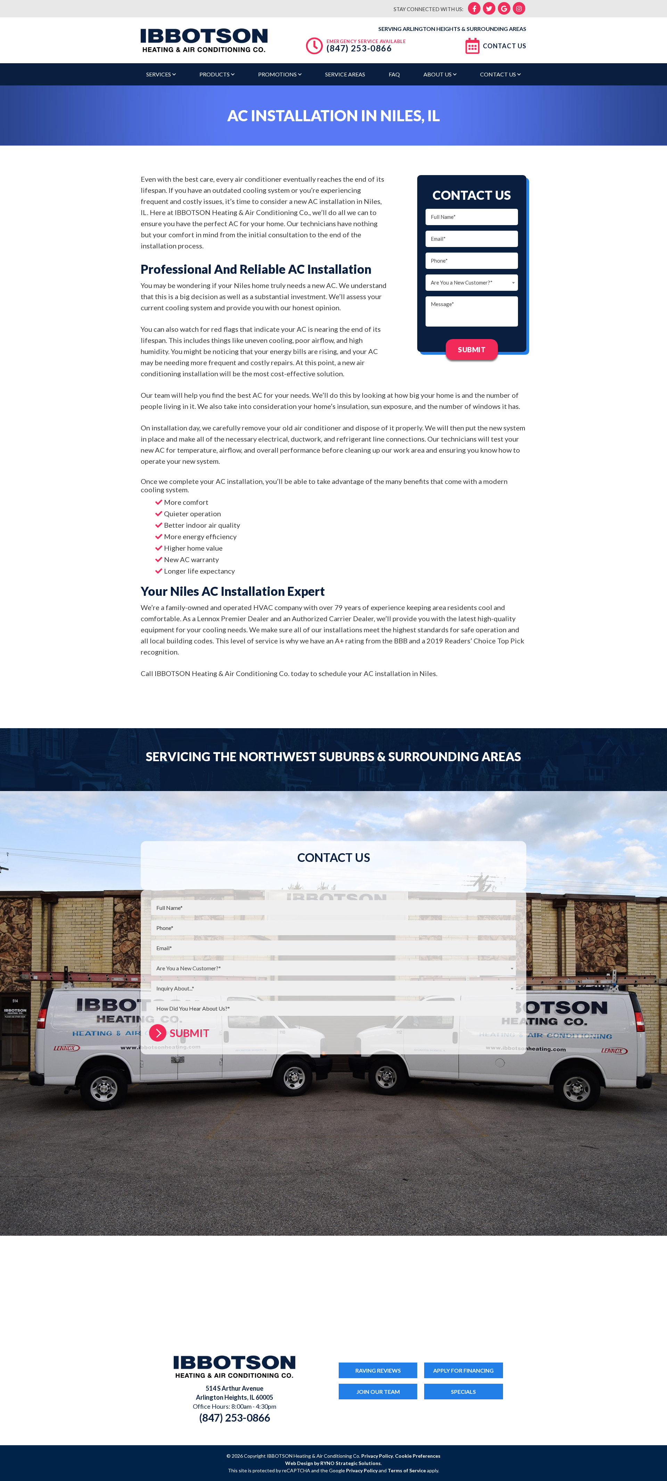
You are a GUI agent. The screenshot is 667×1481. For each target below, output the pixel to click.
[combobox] (472, 282)
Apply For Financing (463, 1370)
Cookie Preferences (417, 1456)
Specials (463, 1391)
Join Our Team (378, 1391)
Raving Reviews (378, 1370)
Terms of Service (407, 1470)
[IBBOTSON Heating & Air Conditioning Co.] (204, 39)
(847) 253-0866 (359, 48)
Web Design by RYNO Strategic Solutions (333, 1463)
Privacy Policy (377, 1456)
